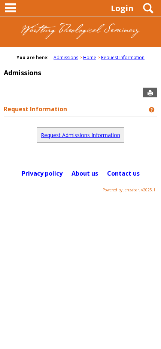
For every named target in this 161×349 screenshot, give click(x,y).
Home (89, 57)
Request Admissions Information (80, 135)
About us (85, 173)
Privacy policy (42, 173)
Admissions (66, 57)
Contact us (123, 173)
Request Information (123, 57)
